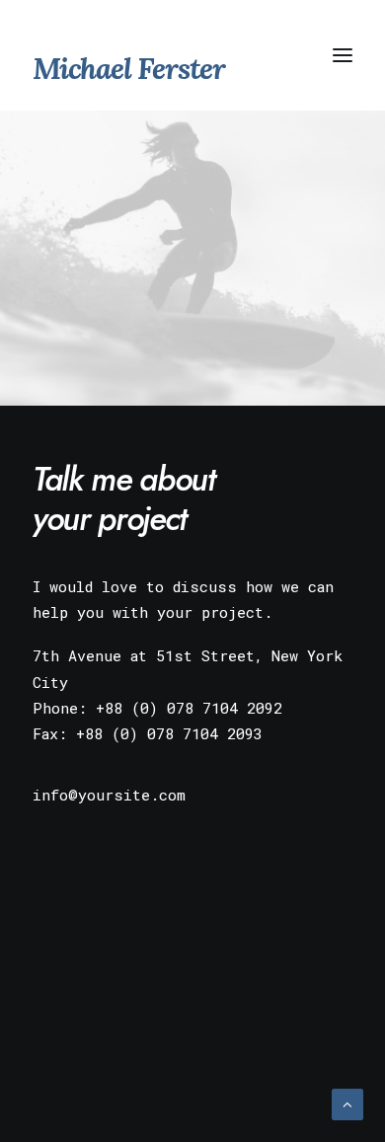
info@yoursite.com (109, 794)
